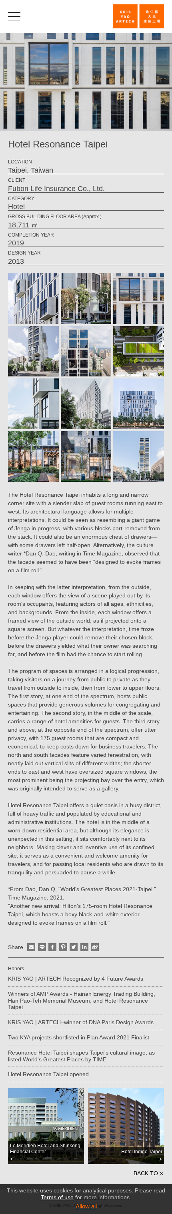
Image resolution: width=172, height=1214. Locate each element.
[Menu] (14, 16)
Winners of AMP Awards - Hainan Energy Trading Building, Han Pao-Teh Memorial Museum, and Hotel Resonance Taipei (81, 1001)
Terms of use (57, 1197)
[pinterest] (63, 947)
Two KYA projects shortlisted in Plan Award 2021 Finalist (78, 1037)
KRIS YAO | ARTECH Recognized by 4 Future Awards (75, 978)
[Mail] (31, 947)
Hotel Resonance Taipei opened (48, 1074)
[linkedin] (84, 947)
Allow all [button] (86, 1206)
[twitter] (74, 947)
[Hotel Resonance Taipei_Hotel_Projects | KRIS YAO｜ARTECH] (138, 16)
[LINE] (42, 947)
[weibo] (95, 947)
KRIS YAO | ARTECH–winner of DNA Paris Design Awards (81, 1022)
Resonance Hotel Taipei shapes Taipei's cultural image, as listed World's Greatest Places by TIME (81, 1056)
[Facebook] (52, 947)
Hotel (16, 207)
